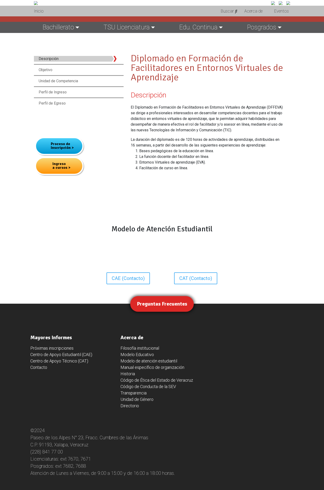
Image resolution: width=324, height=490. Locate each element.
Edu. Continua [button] (198, 27)
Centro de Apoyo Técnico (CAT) (59, 360)
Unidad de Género (136, 399)
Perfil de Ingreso (53, 92)
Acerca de (253, 11)
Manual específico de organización (152, 367)
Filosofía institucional (139, 348)
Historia (127, 373)
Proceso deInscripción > (62, 146)
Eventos (281, 11)
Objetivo (45, 70)
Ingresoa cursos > (61, 165)
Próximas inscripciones (52, 348)
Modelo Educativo (137, 354)
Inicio (39, 11)
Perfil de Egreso (52, 103)
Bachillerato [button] (58, 27)
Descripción (49, 58)
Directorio (129, 405)
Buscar (227, 11)
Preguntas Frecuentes (162, 304)
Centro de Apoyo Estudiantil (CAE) (61, 354)
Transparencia (133, 392)
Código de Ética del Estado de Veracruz (156, 380)
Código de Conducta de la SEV (148, 386)
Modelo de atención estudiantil (148, 360)
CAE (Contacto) (128, 278)
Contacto (38, 367)
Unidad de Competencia (58, 81)
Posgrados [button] (261, 27)
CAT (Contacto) (195, 278)
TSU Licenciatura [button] (126, 27)
